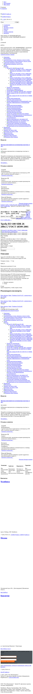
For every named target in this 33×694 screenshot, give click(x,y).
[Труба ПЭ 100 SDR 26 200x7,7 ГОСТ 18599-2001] (14, 233)
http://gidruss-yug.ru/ (6, 648)
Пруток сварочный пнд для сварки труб (17, 119)
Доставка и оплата (8, 27)
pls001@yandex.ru (6, 14)
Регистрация (7, 3)
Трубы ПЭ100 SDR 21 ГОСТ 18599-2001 (20, 77)
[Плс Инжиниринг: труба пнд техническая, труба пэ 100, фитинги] (16, 667)
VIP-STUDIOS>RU (14, 677)
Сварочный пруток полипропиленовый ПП (18, 124)
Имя (2, 655)
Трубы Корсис (11, 90)
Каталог (6, 26)
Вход (5, 2)
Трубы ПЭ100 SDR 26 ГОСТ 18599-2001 (20, 80)
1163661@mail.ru (6, 16)
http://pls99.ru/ (4, 592)
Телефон (3, 658)
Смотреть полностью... (7, 175)
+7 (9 (3, 19)
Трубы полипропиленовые (14, 108)
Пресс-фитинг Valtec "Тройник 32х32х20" (12, 306)
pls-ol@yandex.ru (5, 672)
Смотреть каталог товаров (7, 54)
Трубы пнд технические (13, 87)
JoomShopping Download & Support (10, 310)
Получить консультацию (7, 661)
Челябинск (5, 482)
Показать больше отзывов (25, 203)
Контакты (6, 33)
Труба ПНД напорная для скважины (16, 121)
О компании (7, 25)
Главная (3, 204)
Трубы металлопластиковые (14, 105)
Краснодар (5, 596)
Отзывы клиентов (8, 31)
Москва (4, 538)
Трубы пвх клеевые (12, 113)
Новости (6, 29)
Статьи (5, 30)
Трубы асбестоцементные (13, 98)
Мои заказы (7, 4)
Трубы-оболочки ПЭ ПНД (14, 110)
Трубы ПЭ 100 (11, 68)
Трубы (7, 204)
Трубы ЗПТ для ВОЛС (13, 91)
